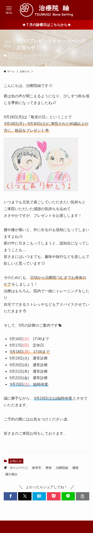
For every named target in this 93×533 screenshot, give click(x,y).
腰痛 (75, 468)
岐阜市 (36, 468)
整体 (49, 468)
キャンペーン (19, 468)
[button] (10, 496)
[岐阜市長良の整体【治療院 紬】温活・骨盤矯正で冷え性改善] (46, 10)
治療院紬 (62, 468)
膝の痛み (11, 474)
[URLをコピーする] (82, 496)
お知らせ (15, 55)
